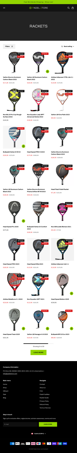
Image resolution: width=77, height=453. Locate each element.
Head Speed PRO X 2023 (36, 152)
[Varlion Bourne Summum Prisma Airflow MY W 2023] (38, 174)
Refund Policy (44, 404)
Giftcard (5, 391)
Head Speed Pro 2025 (10, 226)
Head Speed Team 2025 (11, 334)
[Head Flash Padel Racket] (62, 174)
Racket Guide (44, 398)
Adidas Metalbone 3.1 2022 (13, 299)
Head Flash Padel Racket (60, 189)
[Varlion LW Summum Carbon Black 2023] (14, 174)
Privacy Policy (44, 401)
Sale (4, 394)
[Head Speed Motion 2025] (62, 284)
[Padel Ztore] (38, 8)
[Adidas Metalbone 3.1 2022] (14, 284)
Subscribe (48, 424)
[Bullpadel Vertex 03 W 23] (14, 137)
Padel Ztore (36, 449)
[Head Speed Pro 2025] (14, 212)
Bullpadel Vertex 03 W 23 (12, 152)
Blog (4, 398)
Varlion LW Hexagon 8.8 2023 (37, 334)
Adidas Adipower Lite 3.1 (60, 264)
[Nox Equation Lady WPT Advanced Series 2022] (38, 99)
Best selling (68, 46)
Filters (7, 46)
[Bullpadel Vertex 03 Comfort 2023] (38, 212)
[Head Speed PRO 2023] (14, 249)
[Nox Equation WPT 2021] (38, 284)
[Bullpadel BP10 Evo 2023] (62, 319)
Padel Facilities (44, 394)
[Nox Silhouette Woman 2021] (62, 212)
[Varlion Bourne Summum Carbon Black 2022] (14, 62)
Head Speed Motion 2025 (60, 299)
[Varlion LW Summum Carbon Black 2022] (38, 62)
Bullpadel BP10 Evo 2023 (60, 334)
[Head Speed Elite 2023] (38, 249)
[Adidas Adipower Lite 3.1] (62, 249)
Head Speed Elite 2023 (35, 264)
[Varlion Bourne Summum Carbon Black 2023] (62, 137)
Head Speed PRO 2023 (11, 264)
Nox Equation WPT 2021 (35, 299)
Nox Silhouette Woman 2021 (61, 226)
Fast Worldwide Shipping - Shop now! (38, 2)
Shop (5, 387)
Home (5, 384)
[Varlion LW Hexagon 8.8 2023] (38, 319)
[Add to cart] (47, 71)
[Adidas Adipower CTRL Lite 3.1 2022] (62, 62)
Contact (42, 384)
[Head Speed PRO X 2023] (38, 137)
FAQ (41, 391)
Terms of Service (45, 408)
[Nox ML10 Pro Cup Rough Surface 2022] (14, 99)
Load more (38, 352)
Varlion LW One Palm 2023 (60, 114)
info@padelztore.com (10, 373)
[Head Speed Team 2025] (14, 319)
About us (43, 387)
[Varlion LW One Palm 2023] (62, 99)
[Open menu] (4, 8)
